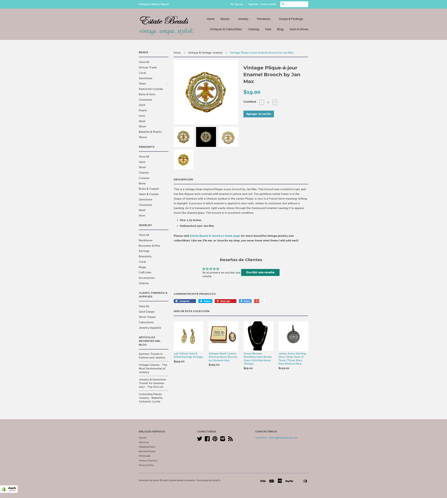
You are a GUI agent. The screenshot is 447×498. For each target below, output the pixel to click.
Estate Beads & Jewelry (182, 480)
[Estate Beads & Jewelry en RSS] (230, 440)
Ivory (142, 115)
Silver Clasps (147, 317)
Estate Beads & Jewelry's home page (215, 235)
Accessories (147, 277)
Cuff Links (145, 272)
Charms (144, 172)
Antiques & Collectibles (226, 29)
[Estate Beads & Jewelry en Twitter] (199, 440)
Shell (142, 121)
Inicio (177, 52)
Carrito (238, 4)
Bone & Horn (147, 94)
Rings (142, 267)
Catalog (253, 29)
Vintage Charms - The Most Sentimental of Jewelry (153, 368)
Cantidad (249, 101)
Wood (143, 137)
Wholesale (145, 456)
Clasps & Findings (291, 19)
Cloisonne (145, 99)
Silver (142, 126)
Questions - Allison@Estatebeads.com (276, 437)
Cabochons (146, 322)
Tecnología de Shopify (208, 480)
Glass (142, 83)
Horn (142, 215)
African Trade (148, 67)
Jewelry (243, 19)
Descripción (183, 179)
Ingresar (253, 4)
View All (144, 62)
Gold (142, 105)
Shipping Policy (147, 446)
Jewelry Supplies (150, 327)
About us (144, 442)
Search (142, 437)
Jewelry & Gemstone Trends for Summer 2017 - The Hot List (152, 383)
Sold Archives (299, 29)
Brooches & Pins (149, 245)
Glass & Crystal (149, 194)
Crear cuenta (268, 4)
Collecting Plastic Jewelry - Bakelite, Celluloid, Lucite (151, 398)
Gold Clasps (147, 311)
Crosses (144, 178)
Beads (225, 19)
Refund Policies (147, 451)
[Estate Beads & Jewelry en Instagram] (222, 440)
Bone (142, 183)
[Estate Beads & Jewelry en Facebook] (207, 440)
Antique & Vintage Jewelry (205, 52)
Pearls (143, 110)
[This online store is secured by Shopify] (9, 492)
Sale (268, 29)
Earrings (144, 251)
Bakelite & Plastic (150, 131)
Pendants (264, 19)
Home (211, 19)
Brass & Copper (149, 188)
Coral (142, 72)
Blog (280, 29)
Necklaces (146, 240)
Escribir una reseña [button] (260, 272)
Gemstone (145, 78)
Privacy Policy (146, 465)
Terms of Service (148, 460)
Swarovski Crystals (151, 89)
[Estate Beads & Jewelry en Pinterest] (215, 440)
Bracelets (145, 256)
